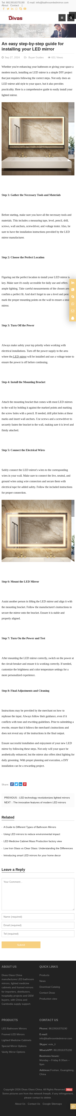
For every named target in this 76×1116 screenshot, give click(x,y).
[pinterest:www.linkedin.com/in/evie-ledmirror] (72, 282)
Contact (14, 5)
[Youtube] (25, 8)
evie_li (51, 1044)
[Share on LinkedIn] (20, 784)
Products (44, 975)
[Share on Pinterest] (25, 784)
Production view (48, 998)
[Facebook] (4, 8)
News (42, 981)
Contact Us (34, 1103)
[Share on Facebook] (12, 784)
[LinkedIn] (12, 8)
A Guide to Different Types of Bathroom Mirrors (30, 827)
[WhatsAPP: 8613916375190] (72, 303)
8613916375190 (15, 2)
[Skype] (21, 8)
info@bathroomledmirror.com (52, 2)
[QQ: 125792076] (72, 317)
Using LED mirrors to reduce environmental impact (32, 834)
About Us (20, 1103)
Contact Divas (47, 992)
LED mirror (20, 356)
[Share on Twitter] (16, 784)
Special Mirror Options (14, 1046)
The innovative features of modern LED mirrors (39, 802)
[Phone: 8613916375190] (72, 289)
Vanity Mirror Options (13, 1051)
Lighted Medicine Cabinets (16, 1040)
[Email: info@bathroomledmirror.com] (72, 310)
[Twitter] (8, 8)
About (5, 5)
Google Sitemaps (52, 1103)
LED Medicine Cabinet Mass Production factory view (33, 841)
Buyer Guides (38, 31)
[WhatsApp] (16, 8)
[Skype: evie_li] (72, 296)
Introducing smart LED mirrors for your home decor (32, 855)
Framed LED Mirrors (13, 1034)
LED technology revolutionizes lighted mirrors (44, 797)
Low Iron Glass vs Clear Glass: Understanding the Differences (38, 848)
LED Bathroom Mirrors (14, 1028)
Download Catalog (49, 986)
